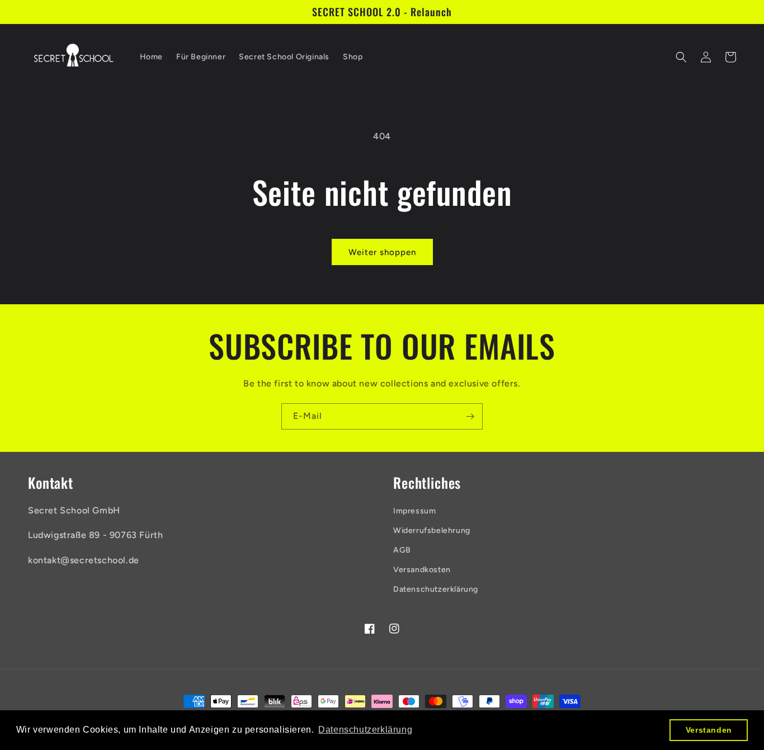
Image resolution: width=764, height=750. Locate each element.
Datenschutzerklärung (435, 589)
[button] (681, 57)
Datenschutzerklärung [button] (365, 729)
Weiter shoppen (382, 252)
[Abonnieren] (470, 416)
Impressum (414, 511)
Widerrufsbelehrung (431, 530)
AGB (402, 550)
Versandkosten (422, 569)
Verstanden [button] (709, 729)
